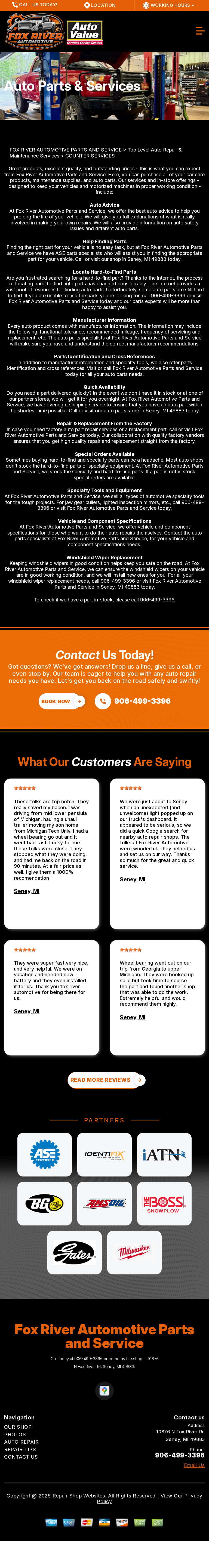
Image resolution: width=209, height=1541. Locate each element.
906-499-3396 (168, 295)
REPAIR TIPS (20, 1449)
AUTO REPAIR (21, 1442)
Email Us (194, 1465)
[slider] (25, 788)
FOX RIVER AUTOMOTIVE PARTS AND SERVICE (66, 150)
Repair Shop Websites (79, 1496)
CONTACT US (21, 1457)
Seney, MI (26, 891)
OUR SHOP (18, 1427)
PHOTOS (15, 1434)
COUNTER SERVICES (90, 156)
